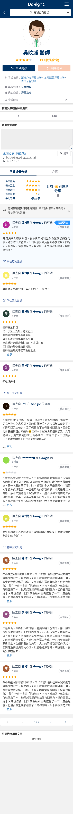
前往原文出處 (14, 261)
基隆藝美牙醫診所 (54, 77)
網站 (65, 153)
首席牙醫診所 (28, 81)
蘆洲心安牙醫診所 (31, 77)
